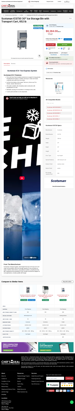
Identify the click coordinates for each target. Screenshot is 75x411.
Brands (19, 381)
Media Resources (21, 389)
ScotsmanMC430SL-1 (53, 116)
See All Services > (35, 384)
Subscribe (69, 378)
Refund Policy (4, 386)
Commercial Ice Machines (11, 15)
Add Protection (68, 39)
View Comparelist (64, 54)
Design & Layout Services (37, 381)
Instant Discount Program (37, 376)
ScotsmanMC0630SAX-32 (54, 110)
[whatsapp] (72, 402)
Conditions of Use (5, 381)
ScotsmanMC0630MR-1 (54, 113)
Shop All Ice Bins (67, 281)
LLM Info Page (4, 391)
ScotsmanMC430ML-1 (53, 119)
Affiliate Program (21, 378)
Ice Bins (21, 15)
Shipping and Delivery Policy (8, 389)
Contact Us (4, 378)
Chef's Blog (20, 384)
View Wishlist (54, 54)
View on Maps (5, 403)
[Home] (2, 15)
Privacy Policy (4, 384)
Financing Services (36, 378)
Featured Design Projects (23, 376)
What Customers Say (22, 391)
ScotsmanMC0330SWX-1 (54, 107)
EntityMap (3, 394)
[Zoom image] (39, 55)
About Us (3, 376)
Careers (19, 386)
